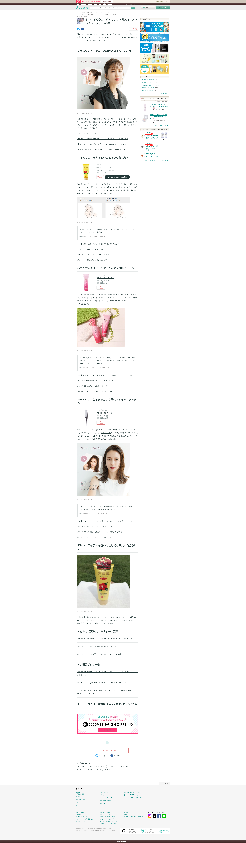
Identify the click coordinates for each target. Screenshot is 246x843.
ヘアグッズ (126, 766)
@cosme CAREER (133, 797)
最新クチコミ (104, 803)
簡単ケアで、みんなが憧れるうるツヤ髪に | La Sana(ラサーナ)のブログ (102, 683)
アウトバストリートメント (126, 301)
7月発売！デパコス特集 (148, 79)
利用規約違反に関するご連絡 (107, 816)
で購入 (118, 177)
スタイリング (106, 433)
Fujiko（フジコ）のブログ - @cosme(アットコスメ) (97, 513)
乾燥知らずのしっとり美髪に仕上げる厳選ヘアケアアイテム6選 (99, 654)
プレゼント (103, 795)
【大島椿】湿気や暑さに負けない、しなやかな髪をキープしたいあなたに (102, 139)
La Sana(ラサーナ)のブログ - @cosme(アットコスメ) (98, 367)
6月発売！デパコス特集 (148, 90)
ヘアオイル (99, 770)
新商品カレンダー (105, 800)
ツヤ (105, 187)
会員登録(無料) (159, 1)
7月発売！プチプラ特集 (148, 82)
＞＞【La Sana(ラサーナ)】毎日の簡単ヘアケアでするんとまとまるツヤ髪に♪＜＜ (105, 375)
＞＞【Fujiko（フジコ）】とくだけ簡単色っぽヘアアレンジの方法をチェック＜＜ (105, 521)
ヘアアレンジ (111, 617)
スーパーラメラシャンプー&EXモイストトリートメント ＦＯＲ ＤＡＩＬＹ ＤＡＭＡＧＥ (151, 137)
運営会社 (126, 812)
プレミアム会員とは (81, 812)
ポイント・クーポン (82, 799)
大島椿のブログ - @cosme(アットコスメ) (94, 236)
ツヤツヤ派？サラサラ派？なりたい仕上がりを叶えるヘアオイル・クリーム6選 (104, 638)
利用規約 (78, 814)
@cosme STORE (131, 795)
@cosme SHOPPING (132, 792)
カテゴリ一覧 (128, 4)
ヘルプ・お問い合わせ (105, 814)
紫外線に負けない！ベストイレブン (151, 85)
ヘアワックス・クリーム (85, 766)
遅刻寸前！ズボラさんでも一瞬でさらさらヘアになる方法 (97, 646)
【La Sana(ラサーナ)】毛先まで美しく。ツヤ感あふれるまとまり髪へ (101, 144)
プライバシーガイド (81, 821)
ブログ (95, 4)
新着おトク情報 (107, 1)
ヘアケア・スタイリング (114, 766)
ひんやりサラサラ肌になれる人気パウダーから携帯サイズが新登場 (100, 532)
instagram (149, 816)
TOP (78, 4)
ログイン (167, 1)
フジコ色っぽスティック (104, 413)
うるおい (106, 301)
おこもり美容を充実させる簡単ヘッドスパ (92, 386)
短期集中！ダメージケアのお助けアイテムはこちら (95, 391)
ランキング (83, 4)
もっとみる (164, 93)
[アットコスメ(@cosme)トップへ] (82, 8)
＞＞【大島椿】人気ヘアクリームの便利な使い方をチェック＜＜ (99, 244)
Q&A (100, 4)
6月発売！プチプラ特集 (148, 88)
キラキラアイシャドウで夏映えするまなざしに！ (94, 537)
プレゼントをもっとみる (160, 125)
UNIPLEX (146, 153)
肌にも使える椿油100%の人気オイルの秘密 (92, 260)
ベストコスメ (136, 4)
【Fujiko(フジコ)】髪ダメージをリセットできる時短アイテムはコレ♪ (101, 149)
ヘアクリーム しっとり (104, 167)
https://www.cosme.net (86, 113)
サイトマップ (127, 814)
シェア (117, 756)
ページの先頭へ (165, 783)
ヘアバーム (81, 770)
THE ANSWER (148, 132)
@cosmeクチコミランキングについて (133, 816)
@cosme (83, 793)
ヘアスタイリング (99, 766)
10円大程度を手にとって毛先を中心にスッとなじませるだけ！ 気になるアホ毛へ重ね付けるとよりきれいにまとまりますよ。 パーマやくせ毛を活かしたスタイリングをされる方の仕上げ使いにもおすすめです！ (107, 360)
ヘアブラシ (90, 770)
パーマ (127, 294)
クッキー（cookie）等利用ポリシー (85, 819)
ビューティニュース (106, 797)
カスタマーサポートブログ (107, 819)
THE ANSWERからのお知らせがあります (149, 134)
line (164, 816)
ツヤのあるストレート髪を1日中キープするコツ (94, 255)
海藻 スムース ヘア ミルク (105, 278)
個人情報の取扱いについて (83, 816)
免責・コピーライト (105, 812)
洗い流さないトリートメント (87, 184)
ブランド (90, 4)
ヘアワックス (94, 37)
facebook (159, 816)
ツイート (103, 756)
